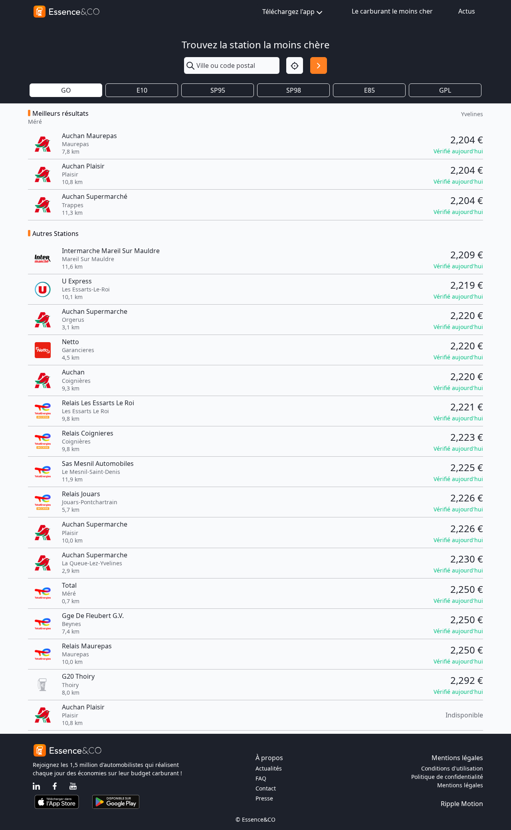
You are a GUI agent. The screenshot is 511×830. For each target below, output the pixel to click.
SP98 (293, 90)
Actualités (269, 768)
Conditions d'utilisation (452, 768)
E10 (142, 90)
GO (66, 90)
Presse (264, 798)
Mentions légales (460, 785)
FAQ (261, 778)
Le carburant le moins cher (392, 11)
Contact (266, 788)
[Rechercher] (318, 65)
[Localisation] (294, 65)
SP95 (217, 90)
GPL (445, 90)
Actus (466, 11)
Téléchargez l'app (288, 11)
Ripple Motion (462, 803)
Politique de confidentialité (447, 776)
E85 (369, 90)
